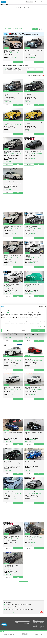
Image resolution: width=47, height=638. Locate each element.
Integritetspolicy (35, 626)
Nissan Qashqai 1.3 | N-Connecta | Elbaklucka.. (33, 388)
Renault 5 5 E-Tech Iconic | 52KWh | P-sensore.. (12, 122)
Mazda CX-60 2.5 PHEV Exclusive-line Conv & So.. (12, 358)
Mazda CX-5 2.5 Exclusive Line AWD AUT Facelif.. (33, 358)
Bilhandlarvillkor (42, 623)
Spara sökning (34, 28)
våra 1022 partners (8, 312)
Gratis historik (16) (12, 233)
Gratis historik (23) (33, 262)
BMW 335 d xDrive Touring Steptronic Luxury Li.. (13, 433)
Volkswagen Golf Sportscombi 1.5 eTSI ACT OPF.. (13, 256)
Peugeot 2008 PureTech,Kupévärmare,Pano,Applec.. (13, 462)
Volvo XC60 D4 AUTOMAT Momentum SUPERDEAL (12, 227)
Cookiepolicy (35, 625)
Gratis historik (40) (12, 498)
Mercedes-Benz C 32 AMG (10, 182)
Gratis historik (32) (33, 335)
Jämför (7, 62)
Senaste (9, 28)
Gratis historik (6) (12, 187)
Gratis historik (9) (33, 291)
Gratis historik (32, 57)
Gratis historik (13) (33, 233)
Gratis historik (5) (12, 439)
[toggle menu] (46, 2)
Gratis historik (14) (33, 467)
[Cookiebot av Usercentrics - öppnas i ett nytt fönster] (40, 306)
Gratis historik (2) (12, 129)
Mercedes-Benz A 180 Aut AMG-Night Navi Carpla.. (13, 152)
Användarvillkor (42, 625)
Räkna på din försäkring (9, 611)
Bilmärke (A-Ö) (15, 28)
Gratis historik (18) (12, 335)
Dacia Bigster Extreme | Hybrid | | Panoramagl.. (33, 93)
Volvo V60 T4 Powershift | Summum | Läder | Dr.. (34, 433)
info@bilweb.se (17, 624)
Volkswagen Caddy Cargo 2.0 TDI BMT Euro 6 (13, 491)
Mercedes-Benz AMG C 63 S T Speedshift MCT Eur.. (11, 566)
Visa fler (23, 581)
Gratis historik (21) (12, 159)
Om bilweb (41, 622)
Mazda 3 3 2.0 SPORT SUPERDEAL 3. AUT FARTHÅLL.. (12, 285)
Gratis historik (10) (12, 262)
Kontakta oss (35, 622)
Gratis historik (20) (12, 57)
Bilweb (2, 4)
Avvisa (8, 330)
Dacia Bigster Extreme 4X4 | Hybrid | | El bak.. (12, 93)
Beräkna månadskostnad (16, 52)
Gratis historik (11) (12, 572)
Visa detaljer (40, 326)
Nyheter (34, 623)
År (23, 28)
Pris (20, 28)
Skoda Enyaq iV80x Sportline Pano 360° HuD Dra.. (33, 491)
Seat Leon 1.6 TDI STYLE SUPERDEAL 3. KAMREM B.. (34, 256)
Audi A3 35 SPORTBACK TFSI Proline (33, 536)
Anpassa (23, 330)
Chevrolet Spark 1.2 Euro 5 (31, 461)
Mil (22, 28)
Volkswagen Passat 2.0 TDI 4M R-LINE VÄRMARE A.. (33, 285)
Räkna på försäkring (7, 59)
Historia (34, 627)
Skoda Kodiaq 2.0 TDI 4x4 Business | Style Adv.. (12, 388)
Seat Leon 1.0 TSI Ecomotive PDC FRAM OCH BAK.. (32, 227)
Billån (41, 627)
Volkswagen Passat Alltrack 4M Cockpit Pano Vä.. (11, 537)
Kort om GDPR (42, 626)
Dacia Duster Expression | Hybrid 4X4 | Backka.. (33, 51)
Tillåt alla (38, 330)
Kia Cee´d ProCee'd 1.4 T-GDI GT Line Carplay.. (33, 152)
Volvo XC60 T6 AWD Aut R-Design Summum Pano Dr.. (11, 51)
